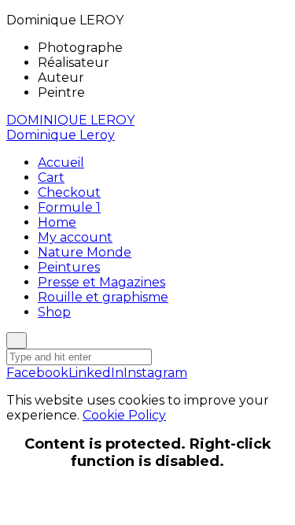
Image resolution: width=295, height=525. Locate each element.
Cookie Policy (124, 415)
